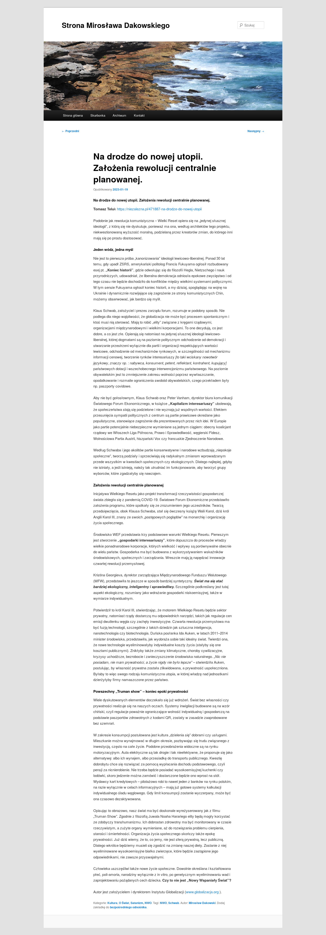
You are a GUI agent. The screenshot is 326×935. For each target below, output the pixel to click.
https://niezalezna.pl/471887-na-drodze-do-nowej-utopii (159, 208)
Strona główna (73, 115)
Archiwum (119, 115)
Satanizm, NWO (141, 903)
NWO (163, 903)
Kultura (112, 903)
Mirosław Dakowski (202, 903)
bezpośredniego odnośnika (128, 907)
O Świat (124, 903)
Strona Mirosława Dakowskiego (116, 25)
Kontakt (139, 115)
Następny (255, 131)
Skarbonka (97, 115)
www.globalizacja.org (202, 891)
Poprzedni (70, 131)
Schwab (173, 903)
